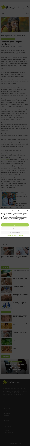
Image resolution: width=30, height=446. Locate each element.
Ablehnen (15, 228)
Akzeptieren (15, 225)
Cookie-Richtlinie (10, 235)
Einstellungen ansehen (15, 232)
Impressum (21, 235)
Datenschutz (16, 235)
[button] (28, 210)
